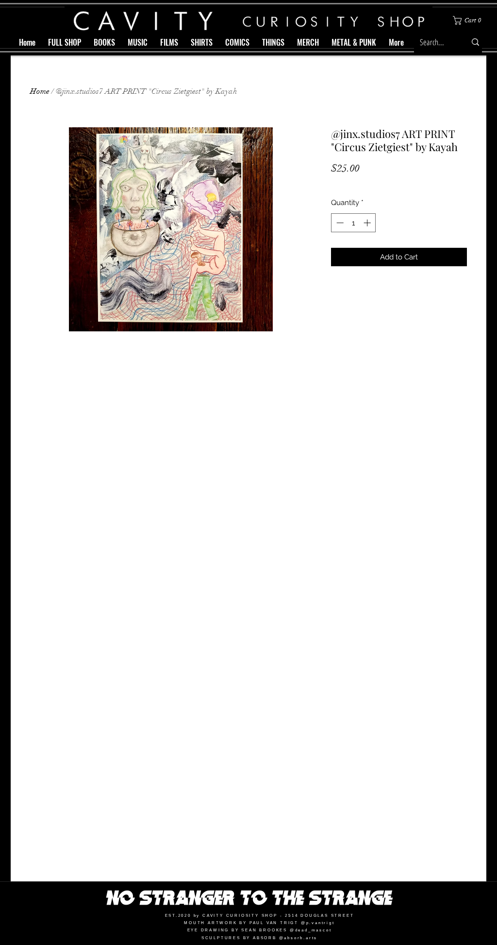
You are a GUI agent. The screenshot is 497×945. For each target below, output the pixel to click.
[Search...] (475, 42)
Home (40, 91)
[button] (469, 20)
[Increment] (368, 223)
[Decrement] (339, 223)
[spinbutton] (354, 223)
